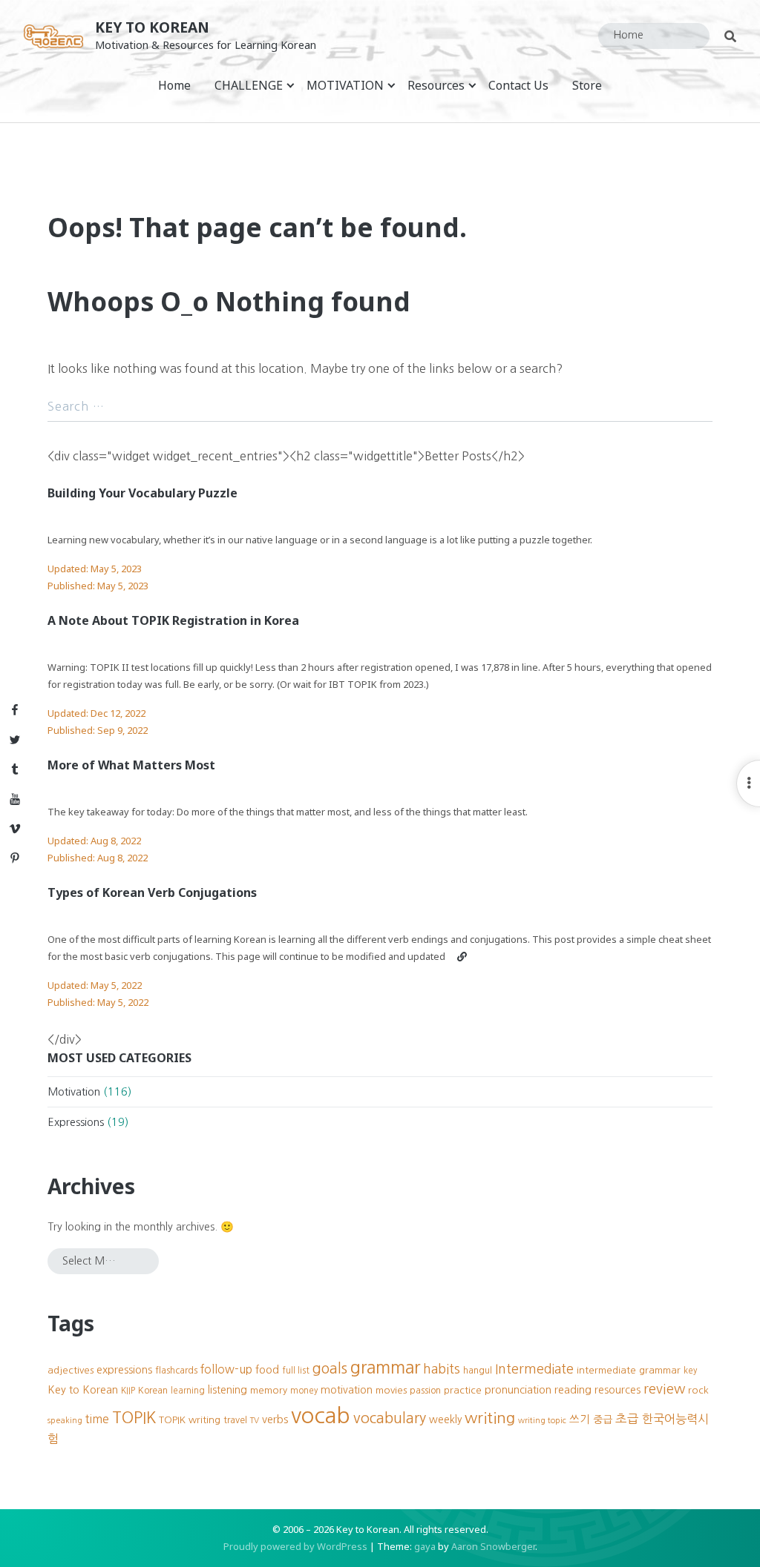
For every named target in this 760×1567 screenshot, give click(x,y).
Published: (98, 585)
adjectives (71, 1370)
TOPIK (134, 1417)
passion (425, 1390)
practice (463, 1390)
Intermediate (534, 1369)
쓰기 (579, 1419)
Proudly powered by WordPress (295, 1546)
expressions (124, 1370)
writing (490, 1417)
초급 (627, 1419)
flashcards (176, 1370)
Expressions (76, 1122)
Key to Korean (152, 27)
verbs (275, 1419)
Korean (153, 1390)
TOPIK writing (189, 1420)
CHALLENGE (248, 85)
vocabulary (389, 1418)
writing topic (542, 1421)
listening (227, 1390)
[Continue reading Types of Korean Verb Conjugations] (462, 956)
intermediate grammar (629, 1370)
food (267, 1370)
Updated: (95, 568)
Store (587, 85)
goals (329, 1368)
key (690, 1370)
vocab (320, 1415)
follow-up (226, 1369)
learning (188, 1390)
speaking (65, 1421)
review (664, 1389)
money (304, 1390)
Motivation (74, 1092)
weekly (445, 1419)
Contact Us (518, 85)
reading (573, 1390)
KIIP (128, 1390)
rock (698, 1390)
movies (391, 1390)
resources (617, 1390)
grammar (385, 1367)
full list (295, 1370)
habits (441, 1369)
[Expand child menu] (290, 85)
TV (254, 1421)
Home (174, 85)
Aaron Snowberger (493, 1546)
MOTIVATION (345, 85)
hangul (477, 1370)
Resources (436, 85)
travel (235, 1420)
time (97, 1419)
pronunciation (518, 1390)
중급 (602, 1419)
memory (268, 1390)
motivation (347, 1390)
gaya (425, 1546)
